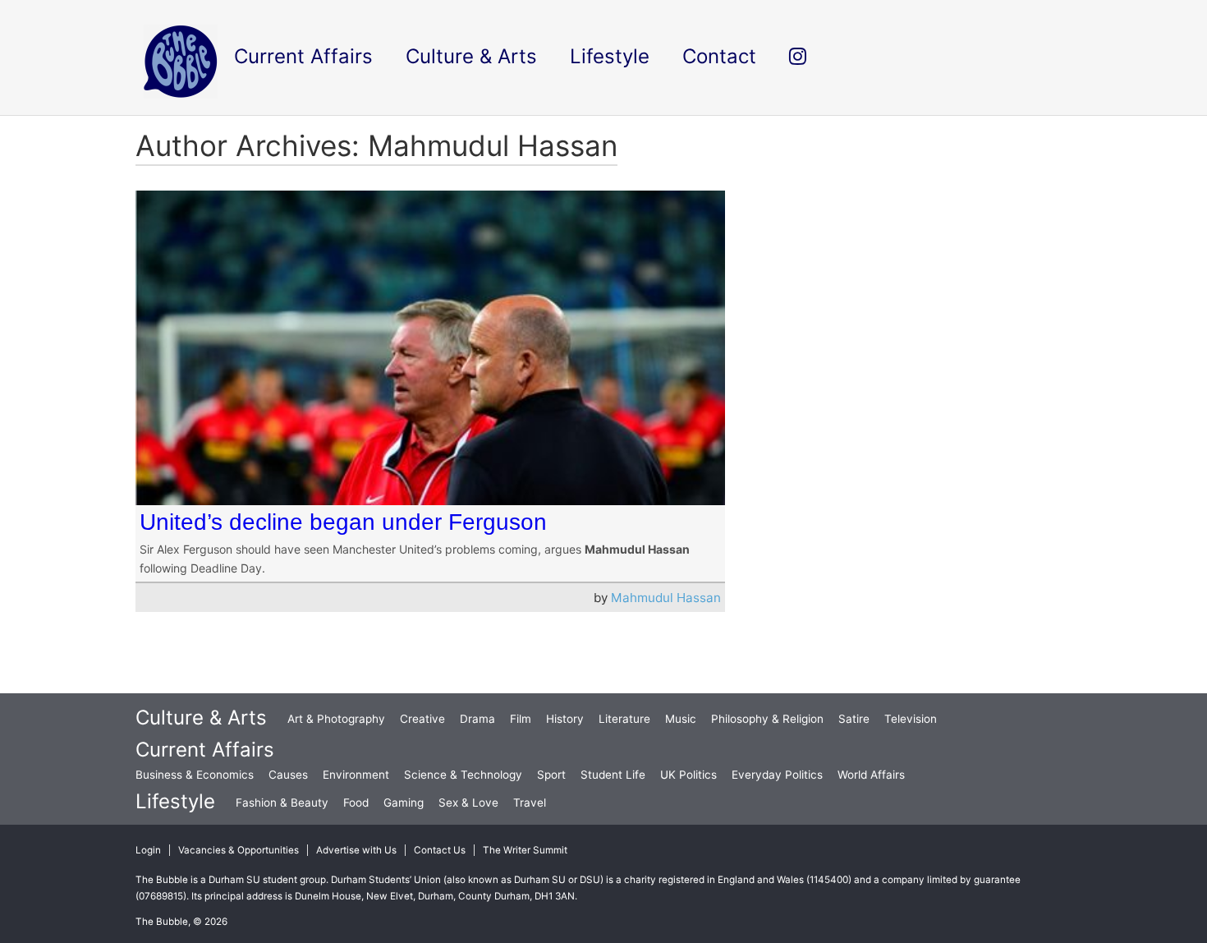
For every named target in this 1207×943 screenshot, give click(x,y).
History (565, 718)
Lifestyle (175, 801)
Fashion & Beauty (282, 802)
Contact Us (440, 850)
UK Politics (688, 774)
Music (680, 718)
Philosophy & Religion (767, 718)
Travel (529, 802)
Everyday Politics (777, 774)
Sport (551, 774)
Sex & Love (468, 802)
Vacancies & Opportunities (238, 850)
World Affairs (871, 774)
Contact (719, 56)
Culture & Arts (201, 717)
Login (148, 850)
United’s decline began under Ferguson (343, 522)
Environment (356, 774)
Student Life (613, 774)
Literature (624, 718)
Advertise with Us (356, 850)
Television (910, 718)
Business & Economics (194, 774)
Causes (288, 774)
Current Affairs (204, 749)
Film (520, 718)
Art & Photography (336, 718)
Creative (422, 718)
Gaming (403, 802)
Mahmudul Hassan (666, 597)
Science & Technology (463, 774)
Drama (477, 718)
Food (356, 802)
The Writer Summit (525, 850)
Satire (854, 718)
